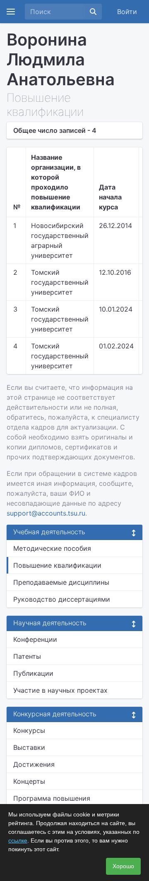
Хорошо (123, 866)
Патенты (27, 656)
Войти (127, 11)
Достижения (34, 764)
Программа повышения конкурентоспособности (53, 803)
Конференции (35, 639)
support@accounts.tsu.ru (46, 513)
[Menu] (10, 11)
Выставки (29, 747)
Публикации (33, 673)
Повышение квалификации (57, 565)
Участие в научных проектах (60, 690)
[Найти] (93, 11)
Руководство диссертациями (61, 599)
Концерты (29, 781)
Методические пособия (52, 548)
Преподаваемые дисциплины (61, 582)
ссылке (17, 840)
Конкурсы (29, 730)
